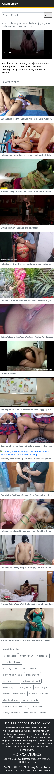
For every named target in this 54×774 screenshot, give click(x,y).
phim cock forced (31, 681)
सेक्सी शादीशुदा (9, 687)
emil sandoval (32, 674)
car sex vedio (9, 655)
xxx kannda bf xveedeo (35, 712)
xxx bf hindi (44, 770)
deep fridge (41, 687)
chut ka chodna (11, 700)
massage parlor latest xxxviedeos (19, 668)
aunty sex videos (11, 712)
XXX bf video (10, 3)
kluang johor (24, 687)
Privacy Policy (35, 767)
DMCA (7, 767)
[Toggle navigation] (48, 3)
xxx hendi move (11, 681)
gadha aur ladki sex (38, 693)
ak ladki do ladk (30, 700)
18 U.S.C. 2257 (19, 767)
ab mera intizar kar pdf (14, 706)
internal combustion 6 (14, 693)
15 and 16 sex (36, 706)
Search (48, 15)
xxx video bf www (12, 662)
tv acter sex (42, 655)
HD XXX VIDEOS (27, 754)
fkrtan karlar (26, 655)
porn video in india (12, 674)
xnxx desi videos (29, 770)
